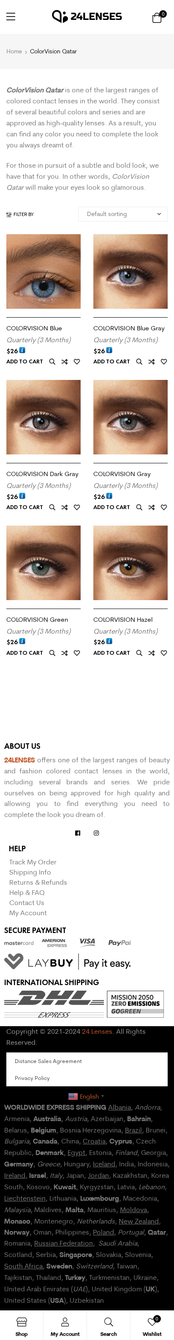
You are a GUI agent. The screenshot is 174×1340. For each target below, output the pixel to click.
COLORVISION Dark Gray (42, 474)
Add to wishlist (77, 362)
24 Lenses (97, 1031)
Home (14, 51)
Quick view (52, 362)
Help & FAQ (27, 892)
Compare (65, 362)
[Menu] (10, 16)
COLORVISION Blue (34, 328)
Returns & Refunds (38, 882)
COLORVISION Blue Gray (129, 328)
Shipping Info (30, 872)
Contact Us (26, 902)
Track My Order (33, 862)
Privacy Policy (32, 1077)
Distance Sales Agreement (48, 1061)
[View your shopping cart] (156, 17)
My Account (28, 912)
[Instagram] (96, 833)
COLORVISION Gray (122, 474)
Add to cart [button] (24, 362)
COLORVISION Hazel (122, 619)
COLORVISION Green (37, 619)
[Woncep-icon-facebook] (78, 833)
